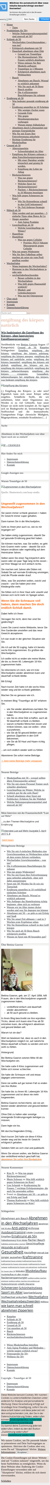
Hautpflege (17, 236)
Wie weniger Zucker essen (31, 110)
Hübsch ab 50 (14, 210)
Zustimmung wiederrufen (21, 1434)
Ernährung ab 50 (15, 98)
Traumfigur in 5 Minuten (30, 68)
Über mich (12, 298)
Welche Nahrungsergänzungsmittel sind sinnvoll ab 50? (29, 35)
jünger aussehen (11, 1257)
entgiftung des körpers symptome (25, 372)
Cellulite (29, 1232)
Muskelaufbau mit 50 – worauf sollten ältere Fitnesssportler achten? (26, 779)
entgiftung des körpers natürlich (17, 368)
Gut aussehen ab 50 (17, 1328)
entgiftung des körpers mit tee (29, 365)
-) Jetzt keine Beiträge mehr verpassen (21, 760)
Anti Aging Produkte (28, 222)
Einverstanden (17, 1419)
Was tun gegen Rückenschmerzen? (27, 179)
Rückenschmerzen (21, 174)
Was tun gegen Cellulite (30, 239)
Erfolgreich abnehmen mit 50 (27, 48)
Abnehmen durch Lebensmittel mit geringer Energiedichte (29, 129)
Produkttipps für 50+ (17, 30)
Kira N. (10, 1173)
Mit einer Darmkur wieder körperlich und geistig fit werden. (31, 163)
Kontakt (11, 304)
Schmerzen (9, 1287)
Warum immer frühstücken (31, 124)
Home (10, 24)
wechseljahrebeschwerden (25, 275)
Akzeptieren (22, 1452)
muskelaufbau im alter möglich (15, 1274)
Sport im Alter (12, 1292)
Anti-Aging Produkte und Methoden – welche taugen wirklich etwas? (26, 1349)
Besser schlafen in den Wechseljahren (29, 279)
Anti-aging (20, 1228)
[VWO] (9, 19)
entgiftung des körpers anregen (17, 356)
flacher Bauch (36, 1240)
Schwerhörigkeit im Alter (30, 151)
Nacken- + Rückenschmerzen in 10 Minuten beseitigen (32, 191)
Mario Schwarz (14, 1179)
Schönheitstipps (30, 1288)
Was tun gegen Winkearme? (21, 871)
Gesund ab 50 (14, 145)
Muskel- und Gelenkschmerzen (27, 291)
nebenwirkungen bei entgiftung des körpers (24, 377)
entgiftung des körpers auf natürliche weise (25, 358)
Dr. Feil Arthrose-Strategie (31, 207)
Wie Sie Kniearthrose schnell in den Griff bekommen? (32, 203)
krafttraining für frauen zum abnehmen (22, 1267)
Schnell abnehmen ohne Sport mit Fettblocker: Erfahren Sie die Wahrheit (26, 797)
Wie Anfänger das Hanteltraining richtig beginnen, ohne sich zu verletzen (27, 903)
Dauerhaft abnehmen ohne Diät (28, 51)
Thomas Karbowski (17, 1200)
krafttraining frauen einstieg (11, 1261)
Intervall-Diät (42, 1252)
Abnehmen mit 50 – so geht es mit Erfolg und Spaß (27, 1196)
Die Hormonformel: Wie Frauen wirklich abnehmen (31, 58)
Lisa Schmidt (13, 1185)
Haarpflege (17, 233)
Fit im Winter (22, 1240)
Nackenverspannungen (14, 1277)
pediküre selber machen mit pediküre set (24, 1281)
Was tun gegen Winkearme (25, 251)
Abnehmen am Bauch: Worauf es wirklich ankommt (33, 82)
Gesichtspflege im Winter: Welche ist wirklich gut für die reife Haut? (25, 791)
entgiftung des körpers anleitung (29, 353)
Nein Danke (29, 19)
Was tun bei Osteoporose (30, 295)
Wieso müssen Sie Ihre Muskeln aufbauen (29, 64)
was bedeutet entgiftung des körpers (19, 379)
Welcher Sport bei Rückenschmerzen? (27, 185)
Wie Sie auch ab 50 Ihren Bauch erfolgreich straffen (23, 932)
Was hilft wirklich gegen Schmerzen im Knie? (25, 1181)
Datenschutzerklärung (18, 307)
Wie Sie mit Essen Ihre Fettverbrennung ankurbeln (25, 135)
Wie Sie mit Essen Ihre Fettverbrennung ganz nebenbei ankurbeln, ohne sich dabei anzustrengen (27, 877)
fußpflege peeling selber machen (13, 1244)
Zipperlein (25, 1310)
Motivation (20, 1271)
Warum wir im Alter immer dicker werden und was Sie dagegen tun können (27, 909)
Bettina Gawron (29, 344)
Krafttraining (32, 1257)
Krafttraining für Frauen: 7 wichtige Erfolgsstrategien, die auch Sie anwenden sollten (27, 1188)
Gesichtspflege (35, 1243)
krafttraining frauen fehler (32, 1261)
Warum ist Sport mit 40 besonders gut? (26, 936)
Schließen (6, 1481)
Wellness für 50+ (15, 1356)
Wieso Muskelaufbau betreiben (22, 1344)
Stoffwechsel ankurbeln (14, 1297)
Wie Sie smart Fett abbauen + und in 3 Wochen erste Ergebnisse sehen (26, 920)
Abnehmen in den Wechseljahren (24, 1220)
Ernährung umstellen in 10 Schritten (30, 107)
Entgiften (23, 350)
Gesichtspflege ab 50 (22, 225)
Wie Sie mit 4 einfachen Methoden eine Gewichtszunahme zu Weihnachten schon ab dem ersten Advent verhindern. (28, 854)
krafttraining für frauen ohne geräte (14, 1264)
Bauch (15, 77)
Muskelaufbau (36, 1270)
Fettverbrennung (8, 1240)
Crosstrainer (38, 1232)
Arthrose (33, 1228)
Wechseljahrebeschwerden (20, 1301)
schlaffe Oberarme (26, 1284)
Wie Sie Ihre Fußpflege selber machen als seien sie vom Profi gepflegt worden (28, 257)
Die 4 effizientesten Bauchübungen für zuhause (31, 94)
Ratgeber (44, 347)
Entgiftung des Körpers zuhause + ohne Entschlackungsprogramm (29, 156)
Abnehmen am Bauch (14, 1218)
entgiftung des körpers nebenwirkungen (25, 369)
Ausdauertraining (13, 1232)
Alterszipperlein (20, 148)
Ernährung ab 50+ (24, 1236)
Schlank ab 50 (14, 39)
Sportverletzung (32, 1292)
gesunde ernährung (14, 1247)
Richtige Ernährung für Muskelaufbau (24, 141)
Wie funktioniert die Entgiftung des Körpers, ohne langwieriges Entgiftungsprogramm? (22, 335)
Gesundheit (42, 374)
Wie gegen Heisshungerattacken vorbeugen (28, 119)
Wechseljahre (13, 263)
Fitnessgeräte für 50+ (17, 1353)
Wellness (44, 1301)
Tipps (15, 27)
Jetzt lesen (8, 840)
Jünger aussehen (20, 219)
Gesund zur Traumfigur (29, 54)
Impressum (12, 301)
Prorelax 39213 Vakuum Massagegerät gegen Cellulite (35, 245)
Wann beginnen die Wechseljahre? (29, 266)
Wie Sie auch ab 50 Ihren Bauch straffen (30, 88)
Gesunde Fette (25, 113)
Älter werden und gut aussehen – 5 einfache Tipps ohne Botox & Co (29, 215)
